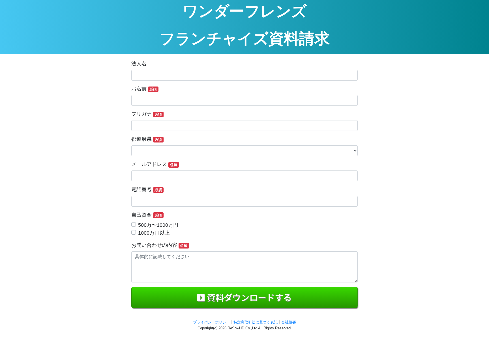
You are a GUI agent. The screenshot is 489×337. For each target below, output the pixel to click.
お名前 (144, 89)
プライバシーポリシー (211, 322)
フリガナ (146, 114)
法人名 (139, 63)
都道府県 (146, 139)
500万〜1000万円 (158, 225)
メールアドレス (154, 164)
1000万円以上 (154, 233)
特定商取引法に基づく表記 (255, 322)
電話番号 (146, 189)
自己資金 (146, 215)
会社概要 (288, 322)
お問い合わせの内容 (159, 245)
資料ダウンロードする (249, 297)
